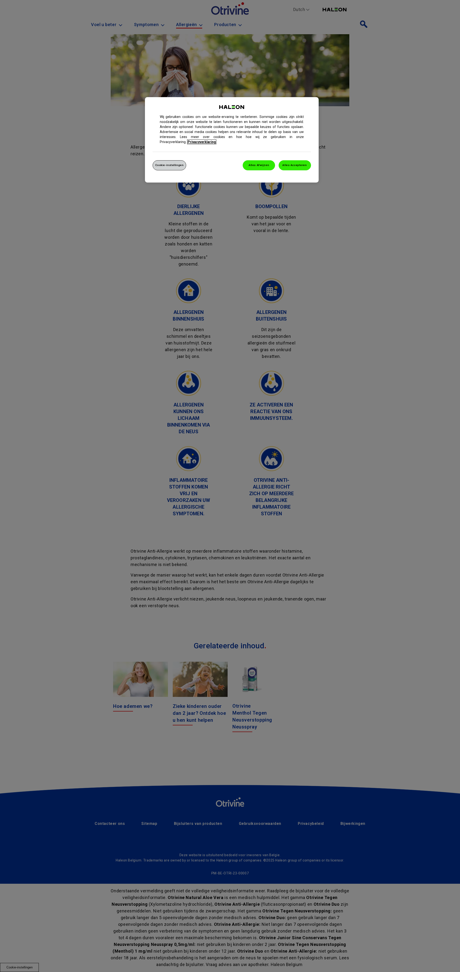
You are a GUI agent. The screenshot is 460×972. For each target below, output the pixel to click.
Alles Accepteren (294, 165)
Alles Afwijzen (259, 165)
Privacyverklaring (202, 142)
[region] (232, 140)
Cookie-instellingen (169, 165)
